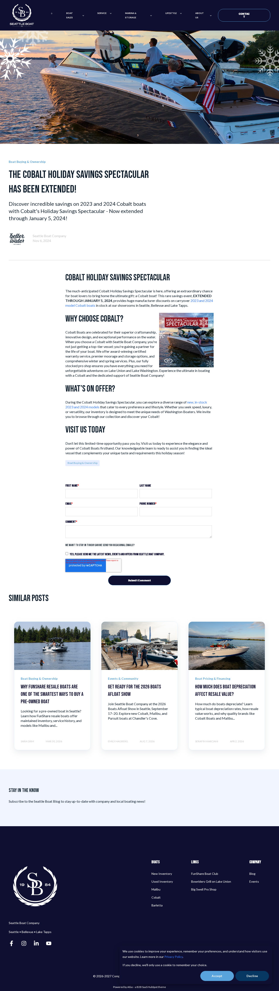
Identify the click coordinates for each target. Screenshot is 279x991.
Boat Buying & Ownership (82, 463)
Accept (217, 976)
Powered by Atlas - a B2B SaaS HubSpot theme (139, 987)
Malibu (155, 889)
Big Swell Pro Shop (203, 889)
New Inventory (161, 873)
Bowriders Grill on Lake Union (211, 881)
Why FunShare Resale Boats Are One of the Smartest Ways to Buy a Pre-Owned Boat (52, 694)
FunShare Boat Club (204, 873)
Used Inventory (162, 881)
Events (254, 881)
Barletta (157, 905)
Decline (252, 976)
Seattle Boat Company (49, 236)
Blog (252, 873)
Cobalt (156, 897)
